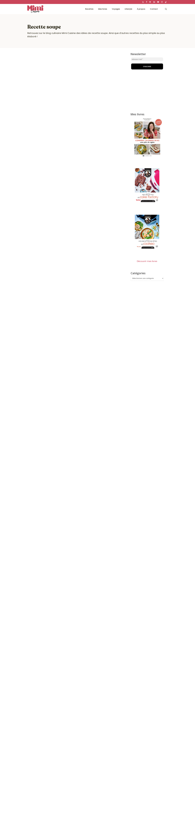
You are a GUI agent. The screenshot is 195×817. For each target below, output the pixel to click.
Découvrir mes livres (147, 261)
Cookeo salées (37, 459)
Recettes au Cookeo (68, 459)
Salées (98, 459)
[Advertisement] (147, 92)
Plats (46, 459)
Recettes (54, 459)
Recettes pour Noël (86, 459)
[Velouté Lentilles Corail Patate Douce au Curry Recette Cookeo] (76, 267)
